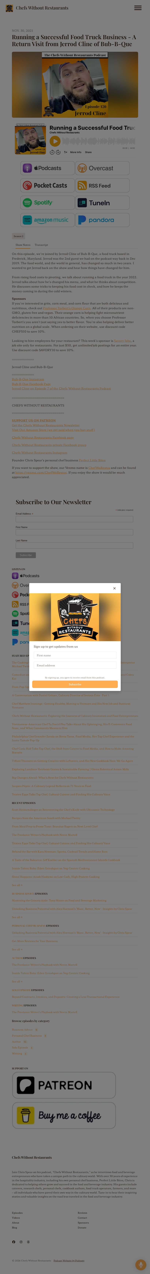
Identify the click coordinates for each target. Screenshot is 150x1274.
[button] (114, 588)
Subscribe (75, 684)
